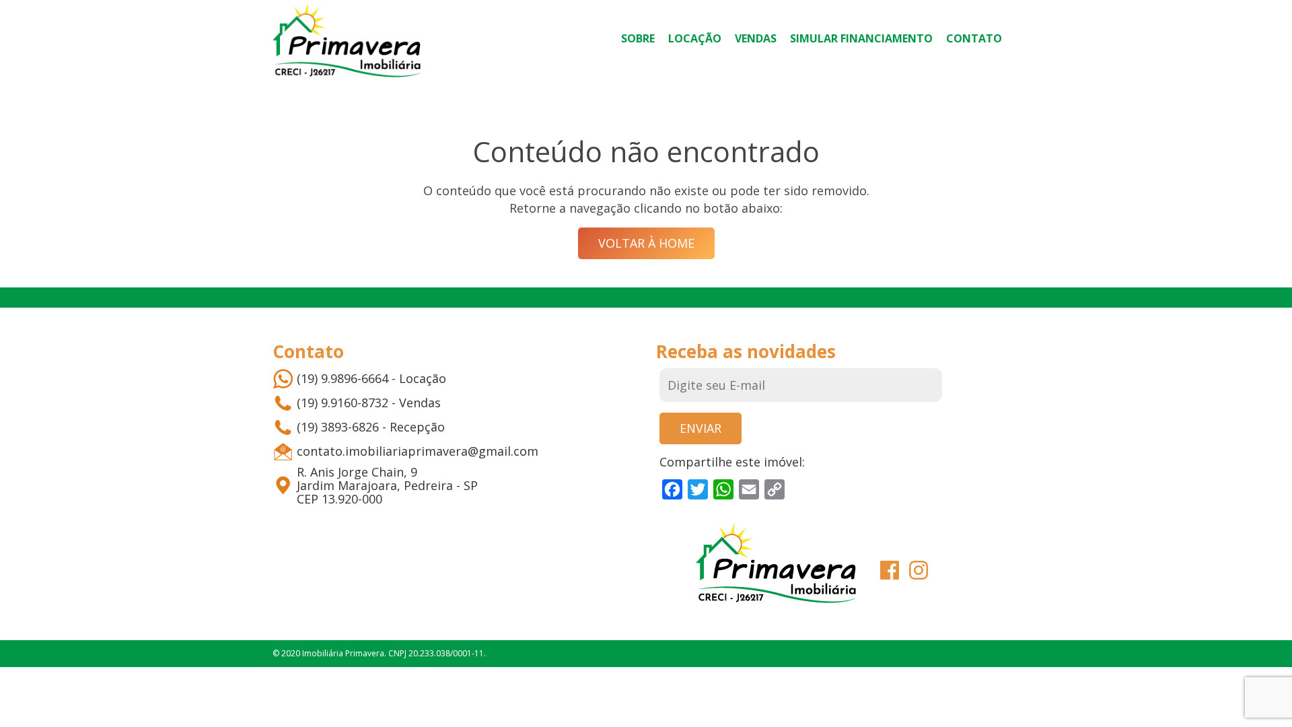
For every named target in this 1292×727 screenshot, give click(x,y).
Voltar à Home (646, 243)
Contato (974, 38)
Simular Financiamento (861, 38)
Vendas (756, 38)
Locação (694, 38)
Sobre (638, 38)
